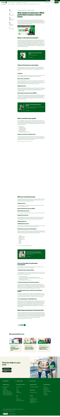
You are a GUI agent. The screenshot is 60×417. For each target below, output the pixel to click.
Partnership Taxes (5, 390)
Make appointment (7, 368)
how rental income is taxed (30, 121)
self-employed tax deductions (27, 245)
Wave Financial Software (47, 391)
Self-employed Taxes (6, 386)
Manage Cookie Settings (20, 400)
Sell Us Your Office (46, 390)
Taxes (9, 2)
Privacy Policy (18, 399)
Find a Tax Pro (32, 397)
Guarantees (45, 394)
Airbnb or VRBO (41, 80)
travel (21, 239)
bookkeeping (25, 317)
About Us (45, 386)
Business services (13, 2)
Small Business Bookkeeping (34, 386)
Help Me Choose (18, 392)
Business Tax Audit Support (7, 391)
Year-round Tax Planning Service (7, 394)
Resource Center (46, 393)
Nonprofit (17, 391)
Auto (19, 239)
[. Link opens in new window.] (6, 414)
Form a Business (18, 386)
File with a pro (31, 57)
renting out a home (23, 76)
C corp (17, 390)
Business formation (19, 2)
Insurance (20, 240)
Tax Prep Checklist (32, 400)
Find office (5, 371)
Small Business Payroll (33, 392)
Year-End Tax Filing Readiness (7, 393)
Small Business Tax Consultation (7, 392)
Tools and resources (24, 2)
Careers (45, 392)
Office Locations (32, 402)
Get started (28, 256)
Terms (17, 398)
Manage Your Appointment (34, 401)
